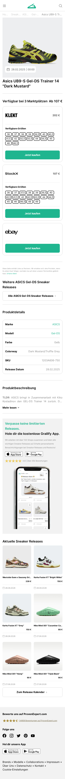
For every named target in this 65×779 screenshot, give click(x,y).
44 (36, 138)
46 (8, 143)
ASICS (26, 14)
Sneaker (16, 14)
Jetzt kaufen (32, 155)
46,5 (15, 143)
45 (51, 138)
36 (8, 134)
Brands (7, 762)
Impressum (53, 762)
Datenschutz (24, 765)
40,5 (50, 134)
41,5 (8, 138)
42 (15, 138)
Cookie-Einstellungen (15, 769)
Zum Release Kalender (31, 692)
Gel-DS (36, 14)
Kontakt (39, 765)
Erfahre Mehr (12, 273)
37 (15, 134)
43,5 (29, 138)
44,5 (43, 138)
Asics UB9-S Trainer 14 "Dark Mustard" (52, 14)
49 (36, 201)
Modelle (18, 762)
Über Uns (8, 765)
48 (29, 201)
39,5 (36, 134)
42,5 (22, 138)
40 (43, 134)
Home (6, 14)
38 (22, 134)
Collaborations (35, 762)
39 (29, 134)
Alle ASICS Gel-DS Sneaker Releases (30, 295)
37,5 (22, 192)
